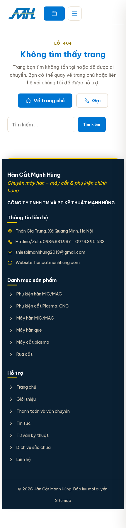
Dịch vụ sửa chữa (33, 447)
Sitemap (63, 500)
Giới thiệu (25, 399)
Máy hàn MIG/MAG (35, 318)
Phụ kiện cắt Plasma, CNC (42, 306)
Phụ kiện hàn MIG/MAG (39, 294)
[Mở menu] (75, 13)
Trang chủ (26, 387)
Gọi (96, 100)
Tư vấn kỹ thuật (32, 435)
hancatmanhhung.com (57, 262)
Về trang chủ (49, 100)
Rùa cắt (24, 354)
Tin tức (23, 423)
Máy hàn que (29, 330)
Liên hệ (23, 459)
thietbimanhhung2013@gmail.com (50, 252)
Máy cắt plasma (32, 342)
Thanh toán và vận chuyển (42, 411)
